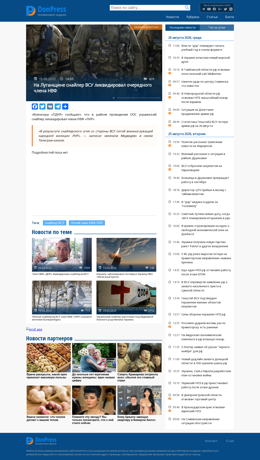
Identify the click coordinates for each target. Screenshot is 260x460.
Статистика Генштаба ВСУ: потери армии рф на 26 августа (199, 123)
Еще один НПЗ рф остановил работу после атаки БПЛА (199, 271)
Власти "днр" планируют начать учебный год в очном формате (199, 47)
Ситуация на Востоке (146, 27)
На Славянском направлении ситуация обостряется (199, 420)
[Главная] (31, 11)
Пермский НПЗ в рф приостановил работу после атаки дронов (199, 384)
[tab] (182, 27)
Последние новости (182, 27)
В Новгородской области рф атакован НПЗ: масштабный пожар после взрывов (199, 97)
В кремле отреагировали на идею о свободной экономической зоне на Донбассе (199, 229)
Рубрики (193, 17)
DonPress (52, 9)
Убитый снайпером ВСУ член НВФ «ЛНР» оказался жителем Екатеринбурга (62, 301)
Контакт (211, 441)
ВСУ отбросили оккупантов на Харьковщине (199, 167)
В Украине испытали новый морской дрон (199, 59)
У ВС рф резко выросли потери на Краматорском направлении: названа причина (199, 257)
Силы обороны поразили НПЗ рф (199, 314)
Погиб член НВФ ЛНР (87, 223)
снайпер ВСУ (54, 223)
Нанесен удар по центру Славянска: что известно (199, 83)
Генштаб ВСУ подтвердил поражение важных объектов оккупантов (199, 301)
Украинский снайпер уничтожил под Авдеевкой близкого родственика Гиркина (126, 301)
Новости (172, 17)
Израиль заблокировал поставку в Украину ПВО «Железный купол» (126, 258)
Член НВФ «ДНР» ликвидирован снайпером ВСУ (62, 258)
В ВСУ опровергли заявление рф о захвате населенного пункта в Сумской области (199, 285)
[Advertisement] (94, 185)
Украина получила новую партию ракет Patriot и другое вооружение (199, 243)
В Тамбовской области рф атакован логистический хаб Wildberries (199, 71)
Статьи (212, 17)
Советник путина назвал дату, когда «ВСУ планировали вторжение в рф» (199, 215)
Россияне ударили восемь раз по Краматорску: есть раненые (199, 324)
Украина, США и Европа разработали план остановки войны (199, 372)
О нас (230, 441)
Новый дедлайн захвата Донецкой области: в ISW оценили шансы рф (199, 360)
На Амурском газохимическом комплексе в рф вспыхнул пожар (199, 336)
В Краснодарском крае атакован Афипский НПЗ (199, 408)
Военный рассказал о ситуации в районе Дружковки (199, 155)
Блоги (229, 17)
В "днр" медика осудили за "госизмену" (199, 203)
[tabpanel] (199, 230)
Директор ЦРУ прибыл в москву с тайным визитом (199, 191)
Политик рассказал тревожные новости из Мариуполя (199, 143)
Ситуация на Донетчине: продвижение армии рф (199, 111)
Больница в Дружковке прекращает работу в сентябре (199, 179)
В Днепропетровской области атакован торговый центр (199, 396)
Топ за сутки (216, 27)
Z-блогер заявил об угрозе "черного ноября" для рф (199, 348)
